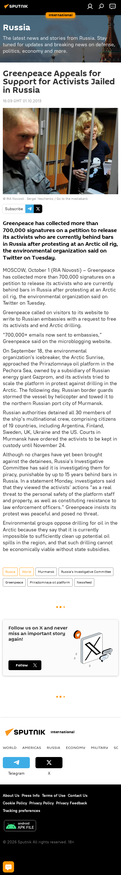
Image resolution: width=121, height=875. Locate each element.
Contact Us (78, 795)
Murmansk (46, 572)
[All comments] (8, 866)
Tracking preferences (21, 810)
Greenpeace (14, 582)
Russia (10, 572)
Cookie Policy (15, 802)
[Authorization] (90, 6)
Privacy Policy (41, 802)
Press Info (31, 795)
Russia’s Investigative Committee (86, 572)
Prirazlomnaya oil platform (50, 582)
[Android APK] (20, 826)
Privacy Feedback (71, 802)
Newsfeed (84, 582)
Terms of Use (54, 795)
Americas (31, 747)
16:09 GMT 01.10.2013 (22, 100)
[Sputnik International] (17, 8)
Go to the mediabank (72, 198)
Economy (75, 747)
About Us (11, 795)
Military (99, 747)
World (26, 572)
